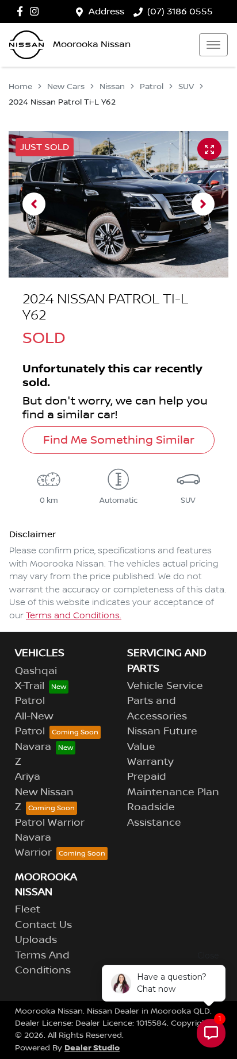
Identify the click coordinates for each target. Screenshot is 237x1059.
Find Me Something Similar (118, 440)
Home (20, 86)
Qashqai (36, 671)
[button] (213, 44)
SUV (186, 86)
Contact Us (43, 925)
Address (106, 11)
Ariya (27, 777)
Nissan (112, 86)
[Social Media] (22, 11)
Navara (33, 747)
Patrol (151, 86)
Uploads (36, 940)
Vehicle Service (165, 686)
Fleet (27, 909)
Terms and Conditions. (73, 616)
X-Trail (29, 686)
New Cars (66, 86)
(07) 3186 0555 (180, 11)
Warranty (150, 762)
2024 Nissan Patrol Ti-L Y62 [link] (62, 102)
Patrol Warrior (50, 823)
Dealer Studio (92, 1048)
